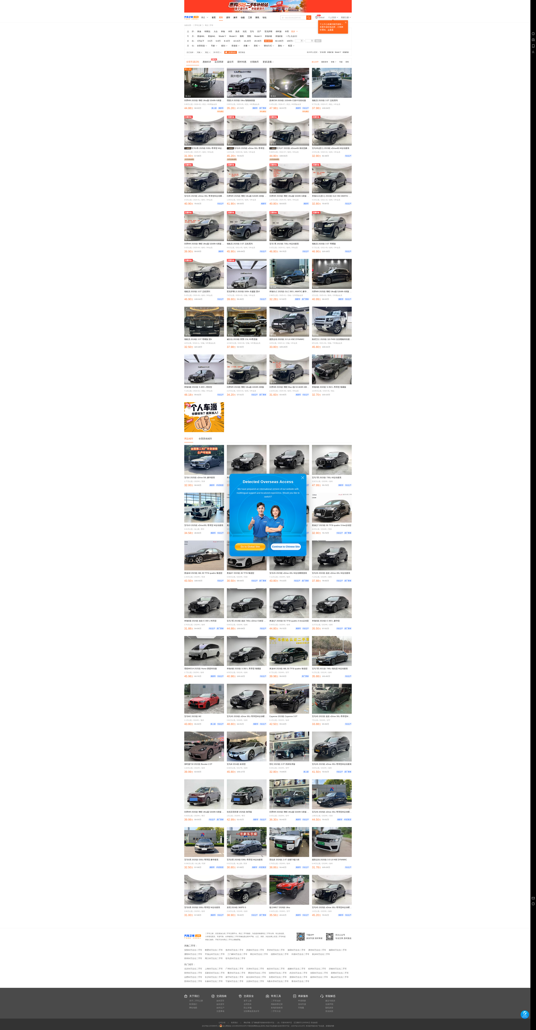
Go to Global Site (250, 546)
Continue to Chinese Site (286, 546)
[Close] (302, 477)
